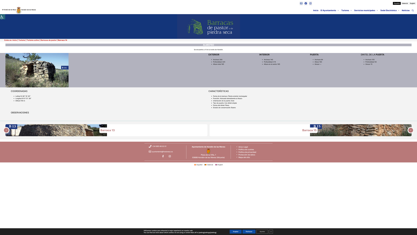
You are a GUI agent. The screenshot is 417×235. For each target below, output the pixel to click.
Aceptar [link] (235, 232)
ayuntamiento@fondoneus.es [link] (162, 152)
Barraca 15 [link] (309, 130)
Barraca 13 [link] (107, 130)
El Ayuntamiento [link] (328, 10)
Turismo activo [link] (33, 40)
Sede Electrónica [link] (388, 10)
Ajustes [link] (262, 232)
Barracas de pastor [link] (48, 40)
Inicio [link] (315, 10)
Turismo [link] (345, 10)
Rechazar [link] (249, 232)
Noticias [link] (406, 10)
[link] (2, 16)
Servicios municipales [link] (364, 10)
